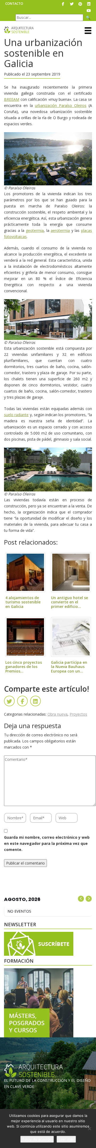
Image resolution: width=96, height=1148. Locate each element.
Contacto (14, 3)
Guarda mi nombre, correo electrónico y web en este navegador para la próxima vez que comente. (47, 843)
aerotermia (60, 230)
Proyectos (78, 714)
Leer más (66, 1139)
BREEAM (11, 99)
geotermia (35, 230)
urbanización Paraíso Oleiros (60, 105)
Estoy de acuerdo (37, 1139)
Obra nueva (57, 714)
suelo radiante (16, 414)
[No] (89, 1128)
